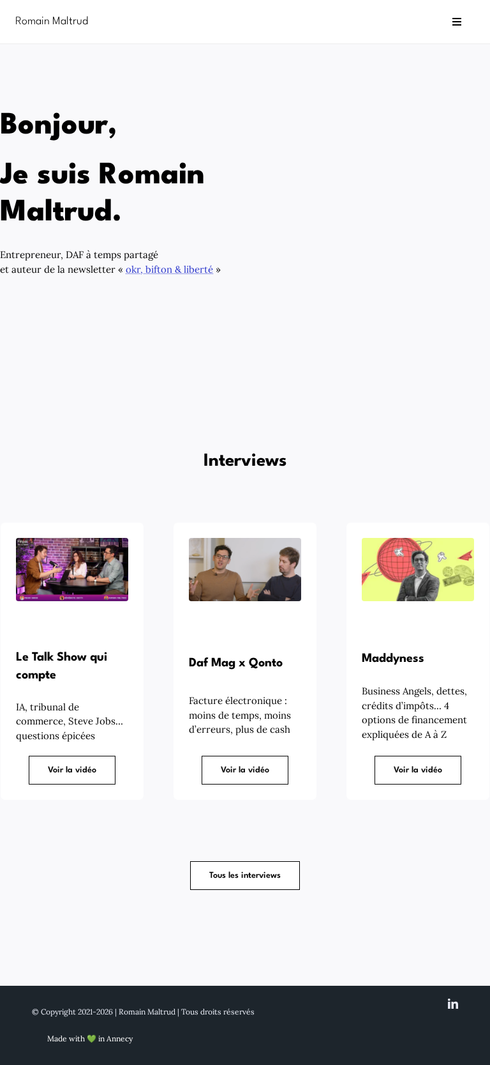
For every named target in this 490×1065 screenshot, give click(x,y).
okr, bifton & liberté (169, 269)
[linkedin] (453, 1004)
